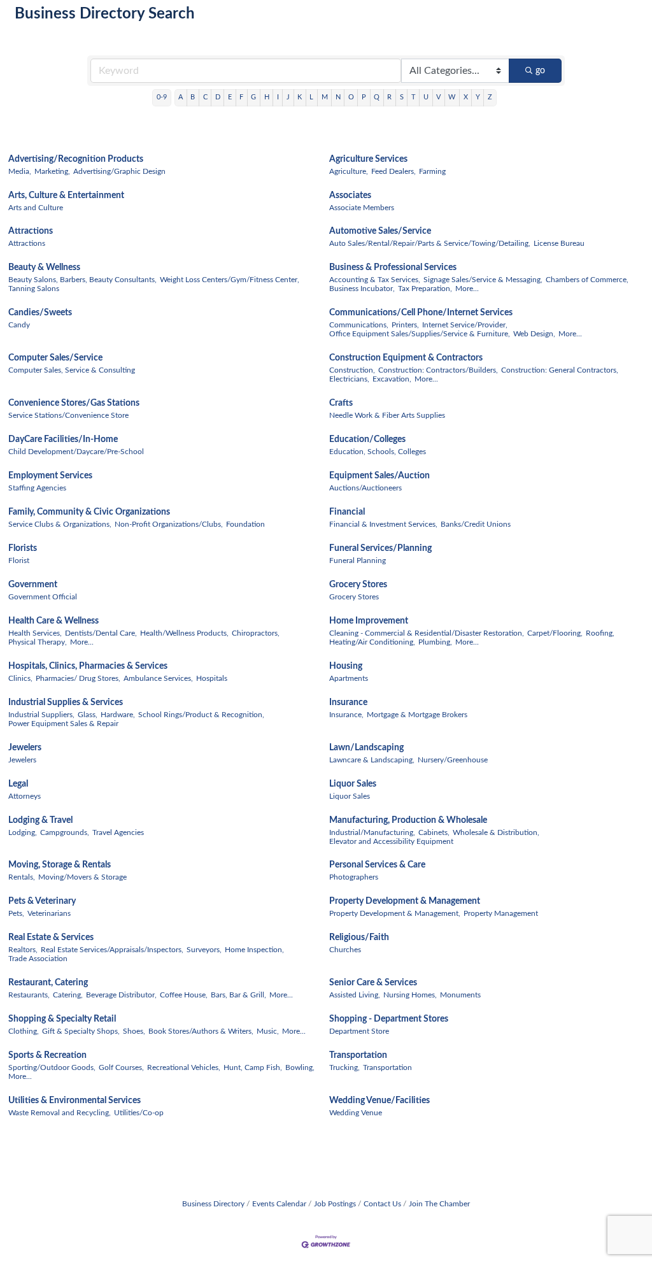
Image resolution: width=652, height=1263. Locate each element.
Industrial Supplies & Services (65, 702)
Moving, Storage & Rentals (59, 864)
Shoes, (134, 1031)
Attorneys (24, 796)
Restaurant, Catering (48, 982)
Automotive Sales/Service (380, 231)
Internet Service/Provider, (464, 325)
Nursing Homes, (410, 995)
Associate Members (361, 207)
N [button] (338, 97)
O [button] (351, 97)
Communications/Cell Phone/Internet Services (421, 312)
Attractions (30, 231)
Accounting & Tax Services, (374, 279)
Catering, (68, 995)
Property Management (501, 913)
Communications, (358, 325)
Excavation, (391, 379)
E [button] (230, 97)
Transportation (358, 1055)
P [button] (364, 97)
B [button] (192, 97)
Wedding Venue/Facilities (379, 1100)
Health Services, (35, 633)
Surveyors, (204, 949)
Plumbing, (435, 642)
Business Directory (213, 1204)
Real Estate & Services (51, 937)
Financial (347, 512)
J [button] (288, 97)
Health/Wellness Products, (184, 633)
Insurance (348, 702)
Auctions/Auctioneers (365, 488)
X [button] (466, 97)
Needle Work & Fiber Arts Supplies (387, 415)
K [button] (299, 97)
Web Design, (534, 334)
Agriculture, (348, 171)
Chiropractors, (256, 633)
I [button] (278, 97)
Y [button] (478, 97)
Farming (432, 171)
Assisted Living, (354, 995)
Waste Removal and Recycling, (59, 1113)
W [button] (451, 97)
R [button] (389, 97)
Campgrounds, (64, 832)
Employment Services (50, 475)
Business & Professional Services (393, 267)
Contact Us (382, 1204)
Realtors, (23, 949)
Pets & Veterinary (42, 901)
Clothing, (23, 1031)
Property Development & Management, (394, 913)
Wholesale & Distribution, (496, 832)
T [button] (413, 97)
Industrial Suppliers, (41, 714)
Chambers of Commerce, (587, 279)
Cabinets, (434, 832)
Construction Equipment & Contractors (406, 357)
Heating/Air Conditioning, (372, 642)
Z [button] (490, 97)
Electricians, (349, 379)
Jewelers (24, 747)
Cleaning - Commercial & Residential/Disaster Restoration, (426, 633)
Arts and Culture (35, 207)
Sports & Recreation (47, 1055)
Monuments (460, 995)
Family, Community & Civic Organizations (89, 512)
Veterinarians (49, 913)
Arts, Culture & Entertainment (66, 195)
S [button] (402, 97)
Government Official (42, 597)
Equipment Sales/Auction (379, 475)
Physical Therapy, (37, 642)
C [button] (205, 97)
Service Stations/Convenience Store (68, 415)
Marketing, (52, 171)
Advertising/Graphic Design (119, 171)
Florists (22, 548)
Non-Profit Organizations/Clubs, (169, 524)
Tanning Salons (33, 288)
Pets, (16, 913)
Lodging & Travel (40, 820)
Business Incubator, (362, 288)
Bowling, (300, 1067)
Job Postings (335, 1204)
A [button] (180, 97)
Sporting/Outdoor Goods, (52, 1067)
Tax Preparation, (425, 288)
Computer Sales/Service (55, 357)
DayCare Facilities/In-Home (63, 439)
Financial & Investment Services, (383, 524)
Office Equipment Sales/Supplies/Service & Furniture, (419, 334)
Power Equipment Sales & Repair (63, 723)
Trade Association (37, 958)
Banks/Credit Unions (476, 524)
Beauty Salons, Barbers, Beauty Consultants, (82, 279)
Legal (18, 784)
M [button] (325, 97)
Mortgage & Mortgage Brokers (417, 714)
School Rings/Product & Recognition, (201, 714)
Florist (18, 560)
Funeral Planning (357, 560)
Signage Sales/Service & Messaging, (482, 279)
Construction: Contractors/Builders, (438, 370)
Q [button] (376, 97)
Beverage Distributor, (121, 995)
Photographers (353, 877)
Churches (345, 949)
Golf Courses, (121, 1067)
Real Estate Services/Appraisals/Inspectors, (112, 949)
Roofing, (600, 633)
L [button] (311, 97)
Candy (19, 325)
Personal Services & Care (377, 864)
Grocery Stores (358, 584)
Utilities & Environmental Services (74, 1100)
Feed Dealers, (393, 171)
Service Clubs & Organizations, (59, 524)
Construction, (352, 370)
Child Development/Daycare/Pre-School (76, 451)
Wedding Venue (355, 1113)
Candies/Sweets (40, 312)
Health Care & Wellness (53, 621)
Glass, (87, 714)
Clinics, (20, 678)
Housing (345, 666)
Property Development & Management (404, 901)
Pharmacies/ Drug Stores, (78, 678)
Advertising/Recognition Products (75, 159)
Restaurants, (29, 995)
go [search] (540, 70)
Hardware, (118, 714)
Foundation (245, 524)
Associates (350, 195)
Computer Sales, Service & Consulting (71, 370)
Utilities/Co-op (139, 1113)
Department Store (359, 1031)
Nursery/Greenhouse (453, 760)
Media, (19, 171)
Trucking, (344, 1067)
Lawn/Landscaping (366, 747)
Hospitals (211, 678)
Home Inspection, (254, 949)
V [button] (438, 97)
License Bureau (559, 243)
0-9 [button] (162, 97)
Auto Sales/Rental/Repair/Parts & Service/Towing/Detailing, (429, 243)
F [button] (241, 97)
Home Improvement (368, 621)
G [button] (253, 97)
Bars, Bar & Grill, (238, 995)
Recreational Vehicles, (183, 1067)
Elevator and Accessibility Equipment (391, 841)
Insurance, (346, 714)
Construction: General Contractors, (559, 370)
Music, (268, 1031)
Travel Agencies (118, 832)
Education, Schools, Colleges (377, 451)
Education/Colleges (367, 439)
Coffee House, (184, 995)
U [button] (426, 97)
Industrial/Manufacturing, (372, 832)
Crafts (341, 403)
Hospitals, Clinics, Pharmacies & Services (87, 666)
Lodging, (22, 832)
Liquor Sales (352, 784)
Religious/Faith (359, 937)
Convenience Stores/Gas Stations (73, 403)
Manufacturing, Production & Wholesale (408, 820)
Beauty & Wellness (44, 267)
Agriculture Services (368, 159)
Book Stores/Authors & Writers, (200, 1031)
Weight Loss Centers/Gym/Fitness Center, (229, 279)
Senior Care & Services (373, 982)
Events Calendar (279, 1204)
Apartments (348, 678)
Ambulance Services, (158, 678)
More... (467, 288)
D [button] (217, 97)
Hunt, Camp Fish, (252, 1067)
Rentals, (21, 877)
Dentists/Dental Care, (101, 633)
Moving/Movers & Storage (82, 877)
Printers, (405, 325)
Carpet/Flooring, (555, 633)
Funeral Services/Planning (380, 548)
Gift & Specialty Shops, (81, 1031)
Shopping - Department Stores (388, 1019)
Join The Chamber (439, 1204)
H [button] (266, 97)
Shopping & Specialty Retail (62, 1019)
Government (32, 584)
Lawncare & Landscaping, (372, 760)
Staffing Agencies (37, 488)
